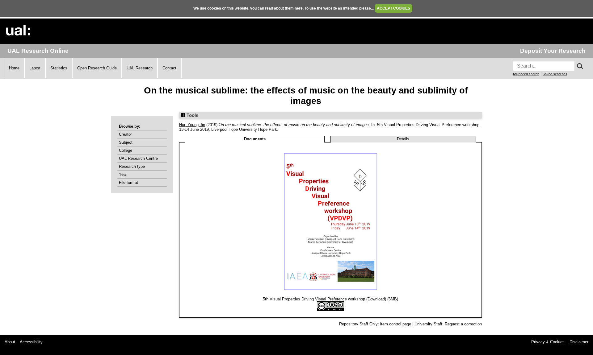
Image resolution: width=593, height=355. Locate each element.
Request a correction (463, 324)
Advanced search (526, 74)
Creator (125, 134)
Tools (191, 115)
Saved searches (555, 74)
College (125, 150)
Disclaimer (579, 342)
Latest (34, 68)
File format (128, 182)
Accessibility (31, 342)
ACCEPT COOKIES (393, 8)
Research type (132, 166)
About (10, 342)
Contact (169, 68)
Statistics (58, 68)
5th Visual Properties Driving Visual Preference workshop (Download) (324, 299)
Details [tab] (403, 139)
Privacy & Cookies (548, 342)
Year (123, 174)
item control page (395, 324)
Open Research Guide (97, 68)
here (299, 8)
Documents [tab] (255, 139)
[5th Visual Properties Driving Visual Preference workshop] (330, 294)
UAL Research (140, 68)
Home (14, 68)
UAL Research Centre (138, 158)
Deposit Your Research (553, 50)
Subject (125, 142)
